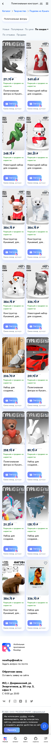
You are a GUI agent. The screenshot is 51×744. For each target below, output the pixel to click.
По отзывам (9, 35)
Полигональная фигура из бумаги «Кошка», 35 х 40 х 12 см (13, 92)
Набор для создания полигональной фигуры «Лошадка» (37, 612)
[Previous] (5, 55)
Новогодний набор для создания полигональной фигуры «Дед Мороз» (37, 92)
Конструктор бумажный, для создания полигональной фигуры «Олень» (11, 241)
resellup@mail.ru (12, 660)
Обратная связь (12, 671)
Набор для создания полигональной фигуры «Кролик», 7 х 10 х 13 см (37, 463)
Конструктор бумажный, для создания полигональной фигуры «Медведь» (37, 241)
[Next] (21, 55)
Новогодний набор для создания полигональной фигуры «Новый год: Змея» (13, 167)
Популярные (17, 29)
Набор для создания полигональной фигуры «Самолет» (37, 538)
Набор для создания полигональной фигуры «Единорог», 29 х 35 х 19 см (13, 538)
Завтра (12, 103)
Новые (6, 29)
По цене (29, 29)
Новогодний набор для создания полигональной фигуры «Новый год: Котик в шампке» (37, 315)
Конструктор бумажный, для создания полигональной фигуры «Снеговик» (13, 315)
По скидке (41, 29)
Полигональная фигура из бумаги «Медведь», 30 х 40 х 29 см (13, 463)
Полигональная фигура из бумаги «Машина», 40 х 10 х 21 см (37, 389)
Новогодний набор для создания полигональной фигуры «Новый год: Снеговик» (37, 167)
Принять (12, 730)
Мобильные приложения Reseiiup (19, 647)
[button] (46, 739)
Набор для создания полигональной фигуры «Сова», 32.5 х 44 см (13, 389)
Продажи (21, 35)
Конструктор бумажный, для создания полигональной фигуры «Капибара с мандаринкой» (14, 612)
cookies (23, 716)
